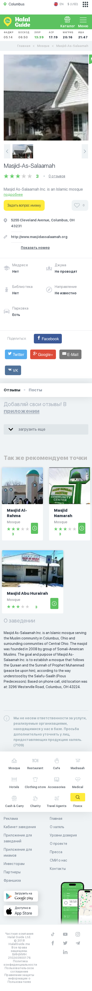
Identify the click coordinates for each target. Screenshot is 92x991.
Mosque (43, 46)
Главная (23, 46)
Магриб (68, 35)
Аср (53, 35)
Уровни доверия (63, 835)
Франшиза (12, 880)
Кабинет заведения (20, 827)
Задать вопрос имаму (24, 205)
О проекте (58, 844)
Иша (83, 35)
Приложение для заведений (18, 838)
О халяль (57, 827)
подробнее (13, 195)
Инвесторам (14, 864)
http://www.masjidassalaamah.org (39, 237)
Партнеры (12, 872)
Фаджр (8, 35)
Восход (23, 35)
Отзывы (12, 390)
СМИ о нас (58, 860)
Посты (35, 390)
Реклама (11, 819)
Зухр (39, 35)
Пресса (56, 852)
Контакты (58, 869)
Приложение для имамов (18, 852)
